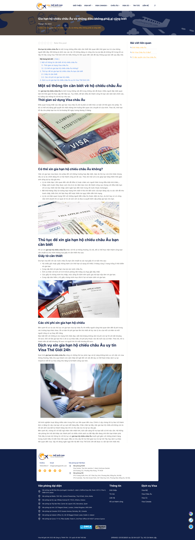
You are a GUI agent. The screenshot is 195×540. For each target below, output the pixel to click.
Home (40, 28)
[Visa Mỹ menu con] (92, 5)
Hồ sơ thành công (116, 502)
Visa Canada (146, 502)
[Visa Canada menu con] (107, 5)
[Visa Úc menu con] (130, 5)
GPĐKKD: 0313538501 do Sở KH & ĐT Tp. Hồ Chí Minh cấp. (134, 538)
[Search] (154, 5)
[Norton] (100, 525)
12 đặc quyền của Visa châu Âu (144, 57)
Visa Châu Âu (147, 494)
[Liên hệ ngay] (191, 520)
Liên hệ (112, 498)
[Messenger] (191, 527)
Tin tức (47, 28)
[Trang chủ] (52, 452)
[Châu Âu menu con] (119, 5)
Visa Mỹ (145, 490)
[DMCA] (86, 525)
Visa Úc (144, 498)
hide (56, 59)
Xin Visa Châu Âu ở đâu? (141, 52)
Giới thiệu (113, 490)
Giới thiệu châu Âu (139, 47)
